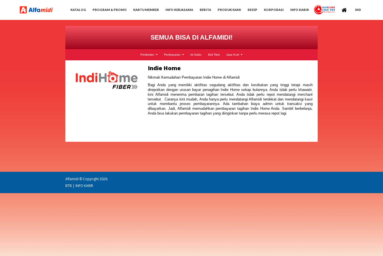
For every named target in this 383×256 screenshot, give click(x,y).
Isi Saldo (196, 54)
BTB (68, 185)
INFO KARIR (84, 185)
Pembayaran (173, 54)
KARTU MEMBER (146, 10)
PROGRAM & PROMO (110, 10)
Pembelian (148, 54)
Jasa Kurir (233, 54)
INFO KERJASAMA (179, 10)
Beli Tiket (214, 54)
